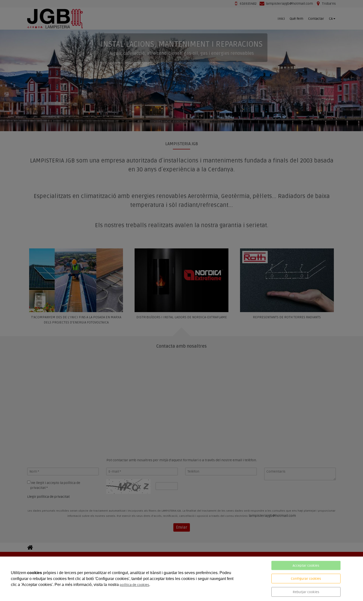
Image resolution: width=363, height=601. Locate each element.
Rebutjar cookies (306, 592)
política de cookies (134, 585)
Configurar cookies (306, 579)
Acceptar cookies (306, 565)
